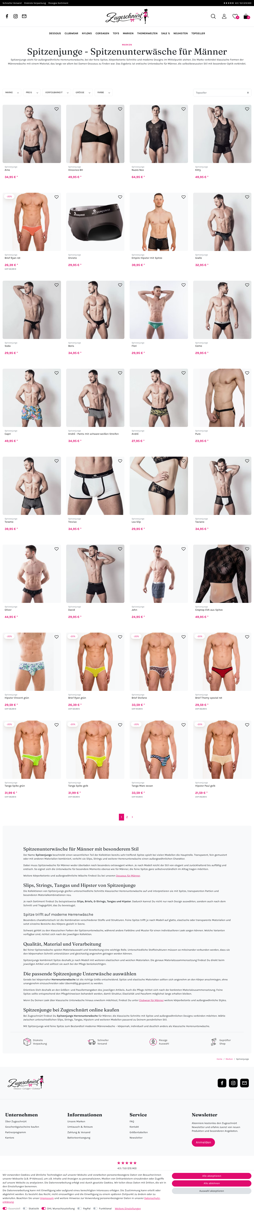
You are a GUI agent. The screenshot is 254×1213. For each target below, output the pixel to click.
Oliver (8, 609)
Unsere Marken (76, 1121)
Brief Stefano (139, 697)
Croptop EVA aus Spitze (209, 609)
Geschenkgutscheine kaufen (22, 1126)
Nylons (87, 33)
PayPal (87, 1208)
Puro (197, 433)
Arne (7, 170)
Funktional (105, 1208)
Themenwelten (147, 33)
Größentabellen (139, 1132)
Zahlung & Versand (78, 1132)
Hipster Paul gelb (205, 785)
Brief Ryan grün (77, 697)
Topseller (198, 33)
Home (219, 1059)
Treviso (72, 521)
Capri (8, 433)
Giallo (198, 257)
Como (198, 345)
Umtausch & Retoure (80, 1126)
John (134, 609)
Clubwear (71, 33)
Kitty (198, 170)
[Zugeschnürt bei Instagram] (15, 16)
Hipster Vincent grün (17, 697)
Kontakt (134, 1126)
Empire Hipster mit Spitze (147, 257)
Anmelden (203, 1142)
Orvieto (72, 257)
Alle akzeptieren (211, 1175)
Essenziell (14, 1208)
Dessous (55, 33)
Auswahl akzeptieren (211, 1190)
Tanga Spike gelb (78, 785)
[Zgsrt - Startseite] (26, 1082)
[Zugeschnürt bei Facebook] (7, 16)
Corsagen (102, 33)
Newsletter (136, 1137)
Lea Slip (136, 521)
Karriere (9, 1137)
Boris (71, 345)
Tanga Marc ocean (142, 785)
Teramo (9, 521)
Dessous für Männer (128, 875)
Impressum (47, 1198)
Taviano (199, 521)
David (71, 609)
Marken (128, 33)
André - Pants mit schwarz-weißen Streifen (93, 433)
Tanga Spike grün (15, 785)
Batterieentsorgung (78, 1137)
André (135, 433)
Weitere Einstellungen (128, 1208)
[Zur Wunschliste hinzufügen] (57, 109)
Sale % (165, 33)
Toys (116, 33)
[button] (224, 16)
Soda (8, 345)
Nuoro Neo (138, 170)
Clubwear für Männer (151, 1000)
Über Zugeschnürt (16, 1121)
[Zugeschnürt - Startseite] (127, 16)
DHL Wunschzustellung (61, 1208)
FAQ (132, 1121)
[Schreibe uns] (24, 16)
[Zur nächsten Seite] (132, 817)
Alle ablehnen (212, 1183)
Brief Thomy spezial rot (208, 697)
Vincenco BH (75, 170)
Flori (134, 345)
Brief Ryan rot (12, 257)
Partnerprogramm (15, 1132)
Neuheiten (180, 33)
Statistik (34, 1208)
